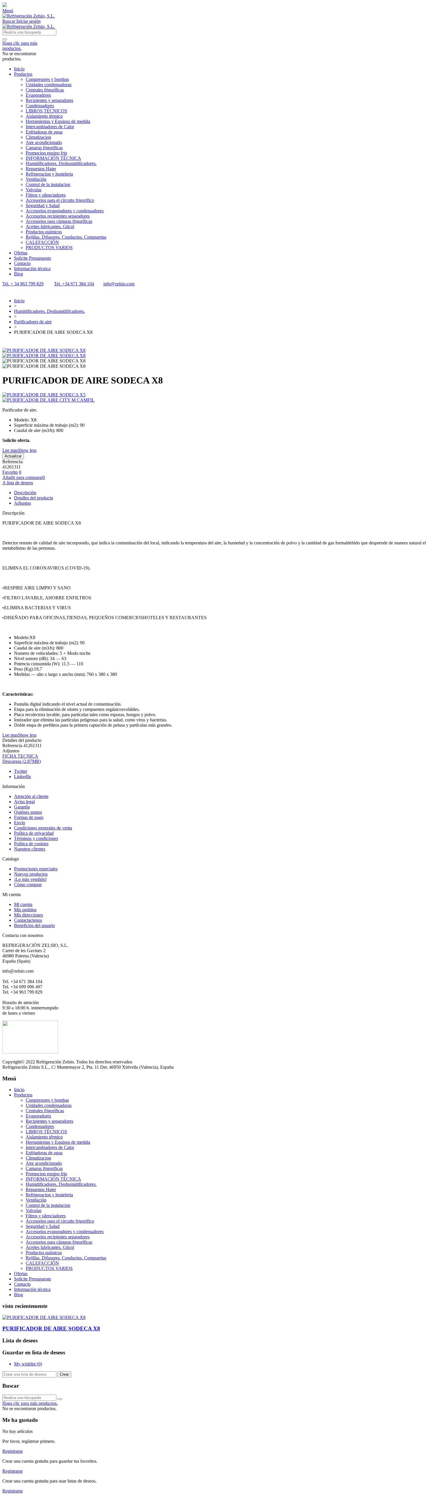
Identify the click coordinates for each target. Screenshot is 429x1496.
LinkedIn (22, 776)
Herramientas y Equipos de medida (58, 121)
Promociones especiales (35, 868)
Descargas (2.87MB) (21, 761)
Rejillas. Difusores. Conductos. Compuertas (66, 237)
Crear (64, 1374)
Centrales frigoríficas (45, 89)
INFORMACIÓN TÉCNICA (53, 158)
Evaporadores (38, 95)
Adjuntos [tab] (22, 503)
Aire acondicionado (44, 142)
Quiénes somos (28, 812)
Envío (19, 822)
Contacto (22, 263)
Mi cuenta (23, 904)
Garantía (22, 806)
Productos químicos (44, 231)
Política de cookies (31, 843)
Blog (18, 273)
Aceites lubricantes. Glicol (50, 226)
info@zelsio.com (119, 283)
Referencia (12, 745)
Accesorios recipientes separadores (58, 216)
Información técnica (32, 268)
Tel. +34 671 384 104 (74, 283)
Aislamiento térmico (44, 116)
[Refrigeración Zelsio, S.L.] (28, 15)
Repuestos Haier (41, 168)
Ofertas (20, 252)
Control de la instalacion (48, 184)
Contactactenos (28, 920)
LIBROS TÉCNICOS (46, 110)
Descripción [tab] (25, 492)
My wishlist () (28, 1363)
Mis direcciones (28, 914)
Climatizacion (38, 137)
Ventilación (36, 179)
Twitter (20, 771)
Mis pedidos (25, 909)
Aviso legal (24, 801)
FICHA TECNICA (20, 756)
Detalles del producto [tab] (33, 497)
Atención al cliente (31, 796)
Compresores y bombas (47, 79)
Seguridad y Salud (43, 205)
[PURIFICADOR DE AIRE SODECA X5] (214, 395)
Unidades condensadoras (49, 84)
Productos (23, 74)
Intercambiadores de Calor (50, 126)
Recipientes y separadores (49, 100)
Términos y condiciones (36, 838)
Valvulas (33, 189)
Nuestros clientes (29, 848)
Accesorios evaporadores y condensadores (65, 210)
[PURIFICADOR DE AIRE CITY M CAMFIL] (214, 400)
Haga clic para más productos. (19, 46)
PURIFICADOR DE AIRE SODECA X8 (51, 1328)
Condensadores (40, 105)
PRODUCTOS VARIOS (49, 247)
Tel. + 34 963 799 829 (22, 283)
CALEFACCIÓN (42, 242)
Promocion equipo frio (46, 152)
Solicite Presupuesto (32, 258)
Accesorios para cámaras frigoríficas (59, 221)
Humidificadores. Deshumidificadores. (61, 163)
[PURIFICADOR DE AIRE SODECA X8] (44, 350)
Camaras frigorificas (44, 147)
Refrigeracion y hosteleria (49, 173)
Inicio (19, 68)
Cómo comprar (28, 884)
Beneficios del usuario (34, 925)
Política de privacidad (34, 833)
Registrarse (12, 1451)
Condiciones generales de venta (43, 827)
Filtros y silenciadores (46, 194)
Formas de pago (28, 817)
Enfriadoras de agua (44, 131)
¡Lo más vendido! (30, 879)
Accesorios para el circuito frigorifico (60, 200)
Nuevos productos (31, 874)
